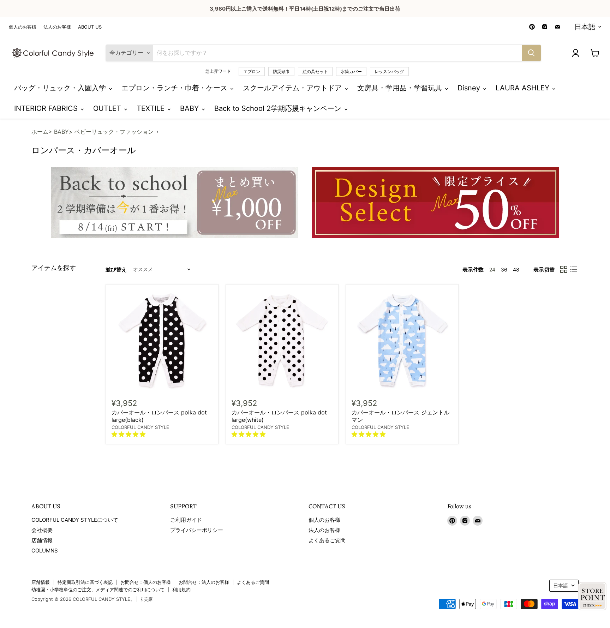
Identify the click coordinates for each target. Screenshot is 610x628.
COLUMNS (44, 550)
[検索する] (531, 53)
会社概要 (42, 530)
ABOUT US (90, 27)
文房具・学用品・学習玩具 (400, 88)
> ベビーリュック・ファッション (111, 131)
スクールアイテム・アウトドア (293, 88)
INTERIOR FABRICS (47, 108)
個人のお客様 (22, 27)
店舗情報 (42, 540)
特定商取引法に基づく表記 (85, 582)
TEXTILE (152, 108)
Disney (470, 88)
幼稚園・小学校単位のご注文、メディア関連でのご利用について (98, 589)
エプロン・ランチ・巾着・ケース (175, 88)
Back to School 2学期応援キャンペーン (278, 108)
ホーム (39, 131)
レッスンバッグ (389, 71)
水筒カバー (351, 71)
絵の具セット (315, 71)
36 (504, 270)
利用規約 (181, 589)
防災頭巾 (281, 71)
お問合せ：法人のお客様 (204, 582)
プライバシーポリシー (196, 530)
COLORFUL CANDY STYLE (140, 427)
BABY (190, 108)
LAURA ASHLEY (523, 88)
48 (516, 270)
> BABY (58, 131)
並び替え (116, 270)
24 (492, 270)
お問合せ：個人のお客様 (145, 582)
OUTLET (108, 108)
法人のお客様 (57, 27)
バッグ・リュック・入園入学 (61, 88)
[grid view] (564, 269)
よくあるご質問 (327, 540)
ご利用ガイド (186, 519)
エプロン (251, 71)
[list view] (574, 269)
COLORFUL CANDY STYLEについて (74, 519)
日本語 (585, 27)
